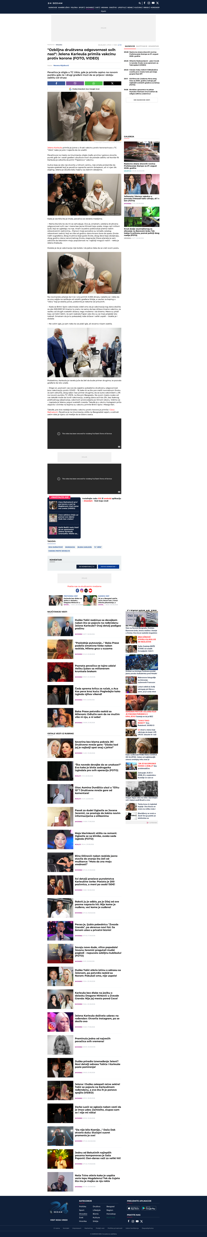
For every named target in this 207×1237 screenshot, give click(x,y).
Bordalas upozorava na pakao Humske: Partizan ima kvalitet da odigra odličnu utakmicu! (143, 92)
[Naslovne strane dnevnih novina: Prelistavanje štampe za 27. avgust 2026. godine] (142, 151)
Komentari (153, 46)
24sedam (88, 501)
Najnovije (53, 7)
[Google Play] (149, 1208)
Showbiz (90, 7)
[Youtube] (90, 591)
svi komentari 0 (86, 567)
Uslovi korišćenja (132, 1228)
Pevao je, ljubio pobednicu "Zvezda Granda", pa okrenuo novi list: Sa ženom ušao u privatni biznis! (96, 927)
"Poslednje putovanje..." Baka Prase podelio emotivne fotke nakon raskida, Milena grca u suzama (97, 646)
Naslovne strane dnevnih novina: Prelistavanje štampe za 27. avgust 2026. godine (143, 54)
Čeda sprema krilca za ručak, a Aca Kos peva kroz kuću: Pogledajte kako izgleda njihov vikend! (97, 691)
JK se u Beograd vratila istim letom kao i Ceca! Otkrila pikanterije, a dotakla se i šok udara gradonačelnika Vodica (108, 601)
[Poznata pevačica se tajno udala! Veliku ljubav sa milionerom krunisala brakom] (60, 672)
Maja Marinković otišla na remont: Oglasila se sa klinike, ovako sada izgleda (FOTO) (96, 836)
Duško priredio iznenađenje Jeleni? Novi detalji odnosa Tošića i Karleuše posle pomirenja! (97, 1064)
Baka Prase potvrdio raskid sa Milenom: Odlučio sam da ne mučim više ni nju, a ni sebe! (97, 714)
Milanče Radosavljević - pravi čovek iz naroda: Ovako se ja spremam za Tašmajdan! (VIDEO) (144, 63)
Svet (97, 7)
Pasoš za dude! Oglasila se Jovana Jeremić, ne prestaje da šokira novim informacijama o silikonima (97, 813)
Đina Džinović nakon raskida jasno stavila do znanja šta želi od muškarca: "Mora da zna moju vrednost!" (96, 860)
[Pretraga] (139, 3)
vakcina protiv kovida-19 (59, 551)
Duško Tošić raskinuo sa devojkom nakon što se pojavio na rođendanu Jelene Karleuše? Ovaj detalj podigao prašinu (98, 624)
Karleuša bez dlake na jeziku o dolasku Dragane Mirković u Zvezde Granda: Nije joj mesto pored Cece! (73, 601)
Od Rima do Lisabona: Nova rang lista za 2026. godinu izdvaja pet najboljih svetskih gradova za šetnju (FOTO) (144, 82)
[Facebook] (144, 3)
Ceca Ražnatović (55, 547)
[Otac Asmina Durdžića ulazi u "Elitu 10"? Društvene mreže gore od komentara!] (60, 794)
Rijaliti (103, 11)
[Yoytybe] (153, 3)
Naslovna (50, 45)
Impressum (76, 1228)
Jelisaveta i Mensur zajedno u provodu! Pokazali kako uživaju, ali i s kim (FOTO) (141, 198)
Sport (81, 7)
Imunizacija (70, 547)
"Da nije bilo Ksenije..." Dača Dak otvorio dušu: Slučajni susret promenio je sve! (95, 1133)
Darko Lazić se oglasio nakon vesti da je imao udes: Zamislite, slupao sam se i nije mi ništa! (98, 1110)
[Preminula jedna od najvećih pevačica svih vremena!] (60, 1045)
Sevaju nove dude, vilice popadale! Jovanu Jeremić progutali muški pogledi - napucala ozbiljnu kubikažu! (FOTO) (98, 951)
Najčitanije (141, 46)
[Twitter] (157, 3)
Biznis (130, 7)
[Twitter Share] (112, 83)
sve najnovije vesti (142, 100)
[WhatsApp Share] (94, 83)
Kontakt (66, 1228)
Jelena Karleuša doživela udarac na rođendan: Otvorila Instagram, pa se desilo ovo (97, 1018)
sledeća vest (103, 596)
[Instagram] (148, 3)
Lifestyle (122, 7)
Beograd (110, 1206)
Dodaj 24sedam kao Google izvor (86, 89)
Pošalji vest (100, 1228)
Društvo (113, 7)
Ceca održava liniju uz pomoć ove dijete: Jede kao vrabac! (68, 517)
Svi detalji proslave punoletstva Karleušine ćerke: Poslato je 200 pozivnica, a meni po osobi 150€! (95, 882)
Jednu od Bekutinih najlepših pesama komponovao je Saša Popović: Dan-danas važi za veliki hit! (98, 1155)
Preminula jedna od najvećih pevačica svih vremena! (93, 1040)
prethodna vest (71, 596)
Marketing (89, 1228)
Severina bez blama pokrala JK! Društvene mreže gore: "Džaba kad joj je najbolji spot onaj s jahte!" (96, 745)
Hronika (104, 7)
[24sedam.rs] (55, 3)
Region (110, 1210)
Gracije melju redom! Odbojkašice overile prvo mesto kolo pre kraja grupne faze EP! (143, 72)
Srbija (146, 7)
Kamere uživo (64, 7)
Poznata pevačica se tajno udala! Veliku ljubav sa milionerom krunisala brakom (95, 669)
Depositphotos (148, 1228)
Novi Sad (111, 1217)
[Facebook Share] (56, 83)
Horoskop (155, 7)
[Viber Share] (75, 83)
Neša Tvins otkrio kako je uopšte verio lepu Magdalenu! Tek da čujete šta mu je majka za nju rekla (97, 1178)
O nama (57, 1228)
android (107, 498)
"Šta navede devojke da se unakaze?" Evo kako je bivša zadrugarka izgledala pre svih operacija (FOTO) (98, 767)
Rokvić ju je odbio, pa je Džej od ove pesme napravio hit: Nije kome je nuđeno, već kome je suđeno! (97, 904)
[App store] (133, 1208)
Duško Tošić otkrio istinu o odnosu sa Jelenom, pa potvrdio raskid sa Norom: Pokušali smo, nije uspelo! (98, 973)
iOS (99, 498)
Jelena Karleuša (54, 147)
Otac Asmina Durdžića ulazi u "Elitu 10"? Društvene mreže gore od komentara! (97, 790)
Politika (74, 7)
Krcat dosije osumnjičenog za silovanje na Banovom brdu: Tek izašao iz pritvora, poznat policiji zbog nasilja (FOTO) (141, 232)
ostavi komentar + (108, 567)
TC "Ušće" (98, 547)
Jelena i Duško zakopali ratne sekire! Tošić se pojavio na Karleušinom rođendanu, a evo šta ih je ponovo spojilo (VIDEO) (97, 1088)
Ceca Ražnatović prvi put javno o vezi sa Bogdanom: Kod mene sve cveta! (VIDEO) (68, 505)
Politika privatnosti (115, 1228)
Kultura (138, 7)
